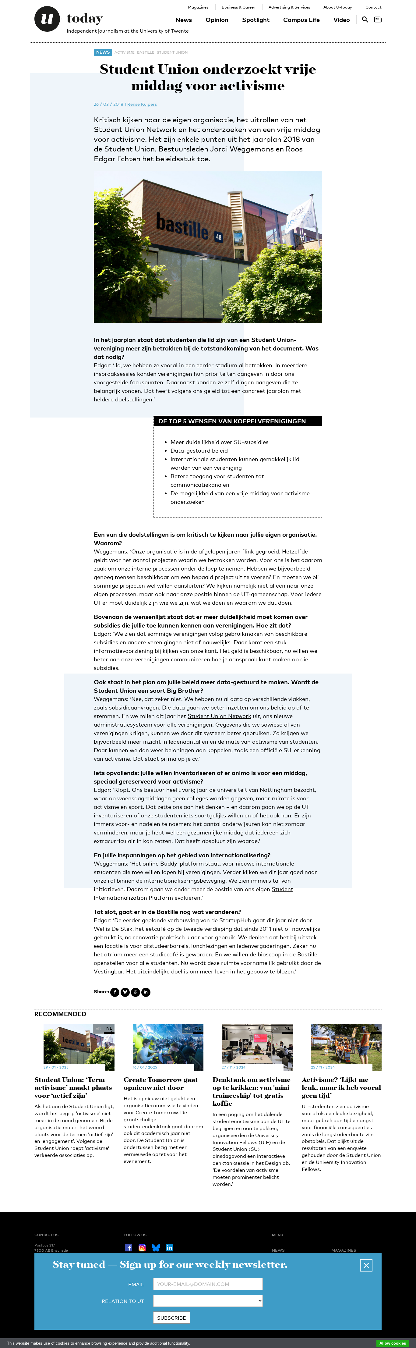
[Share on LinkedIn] (145, 992)
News (183, 19)
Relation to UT (123, 1301)
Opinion (217, 19)
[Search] (378, 19)
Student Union (172, 52)
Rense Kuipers (142, 104)
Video (341, 19)
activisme (125, 52)
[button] (366, 1265)
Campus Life (301, 19)
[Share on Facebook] (114, 992)
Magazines (198, 7)
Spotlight (256, 19)
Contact (373, 7)
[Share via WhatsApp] (135, 992)
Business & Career (238, 7)
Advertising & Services (289, 7)
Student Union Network (219, 716)
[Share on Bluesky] (125, 992)
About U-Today (337, 7)
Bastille (145, 52)
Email (136, 1284)
